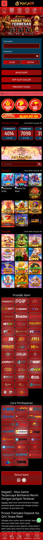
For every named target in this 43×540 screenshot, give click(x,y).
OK (21, 285)
